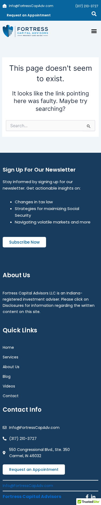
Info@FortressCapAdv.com (28, 485)
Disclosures (13, 305)
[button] (93, 31)
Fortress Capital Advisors (32, 496)
